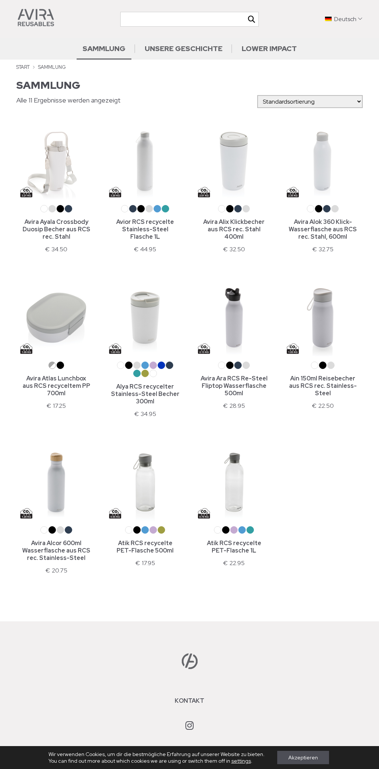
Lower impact (269, 48)
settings (241, 761)
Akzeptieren (303, 757)
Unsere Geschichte (183, 48)
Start (23, 67)
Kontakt (189, 701)
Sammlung (104, 48)
